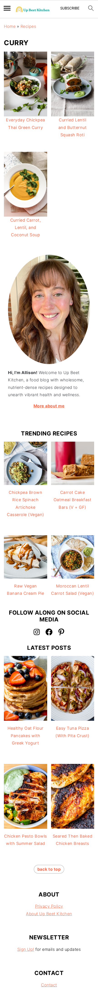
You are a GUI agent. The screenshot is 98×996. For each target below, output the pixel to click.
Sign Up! (25, 949)
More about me (49, 406)
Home (9, 26)
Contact (49, 985)
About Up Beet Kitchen (49, 913)
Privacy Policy (49, 906)
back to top (49, 869)
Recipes (28, 26)
